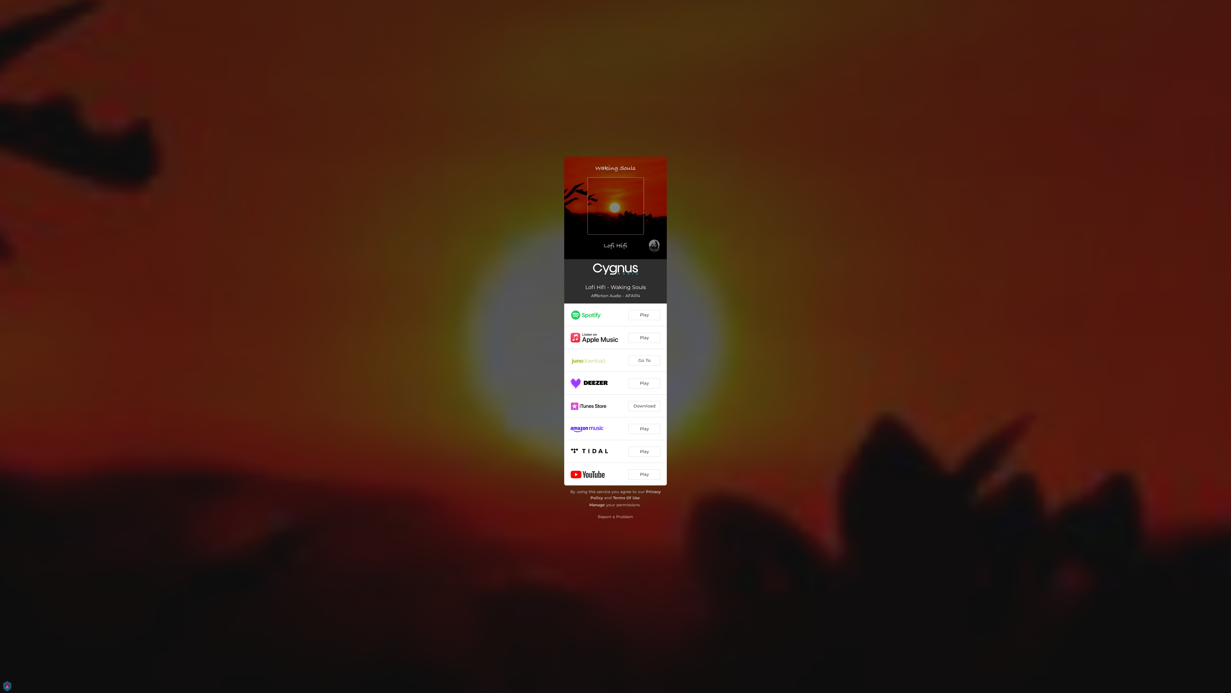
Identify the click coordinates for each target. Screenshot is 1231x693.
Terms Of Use (626, 497)
